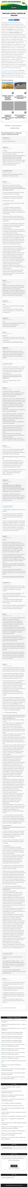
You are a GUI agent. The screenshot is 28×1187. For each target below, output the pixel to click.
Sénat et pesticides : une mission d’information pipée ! (20, 116)
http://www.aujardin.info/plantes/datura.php (13, 342)
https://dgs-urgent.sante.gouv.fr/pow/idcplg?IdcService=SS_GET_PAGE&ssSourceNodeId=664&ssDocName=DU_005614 (14, 188)
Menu (15, 7)
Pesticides (23, 18)
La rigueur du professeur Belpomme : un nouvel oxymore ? (8, 117)
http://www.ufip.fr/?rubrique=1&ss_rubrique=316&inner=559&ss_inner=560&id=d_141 (14, 827)
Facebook (17, 20)
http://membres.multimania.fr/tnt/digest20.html (13, 576)
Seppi (3, 1028)
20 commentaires (15, 17)
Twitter (11, 20)
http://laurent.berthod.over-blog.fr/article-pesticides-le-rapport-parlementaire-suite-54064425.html (12, 376)
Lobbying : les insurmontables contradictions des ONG (14, 1116)
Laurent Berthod (7, 363)
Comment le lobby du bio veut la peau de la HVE (12, 1105)
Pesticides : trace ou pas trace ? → (14, 125)
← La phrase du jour (14, 128)
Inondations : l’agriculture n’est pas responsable (20, 97)
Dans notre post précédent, (8, 70)
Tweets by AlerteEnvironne (8, 1177)
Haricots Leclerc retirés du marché (14, 14)
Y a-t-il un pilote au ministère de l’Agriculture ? (12, 1103)
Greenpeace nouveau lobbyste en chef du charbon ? (14, 1130)
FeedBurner (17, 1168)
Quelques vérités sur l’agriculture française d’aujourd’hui (7, 97)
